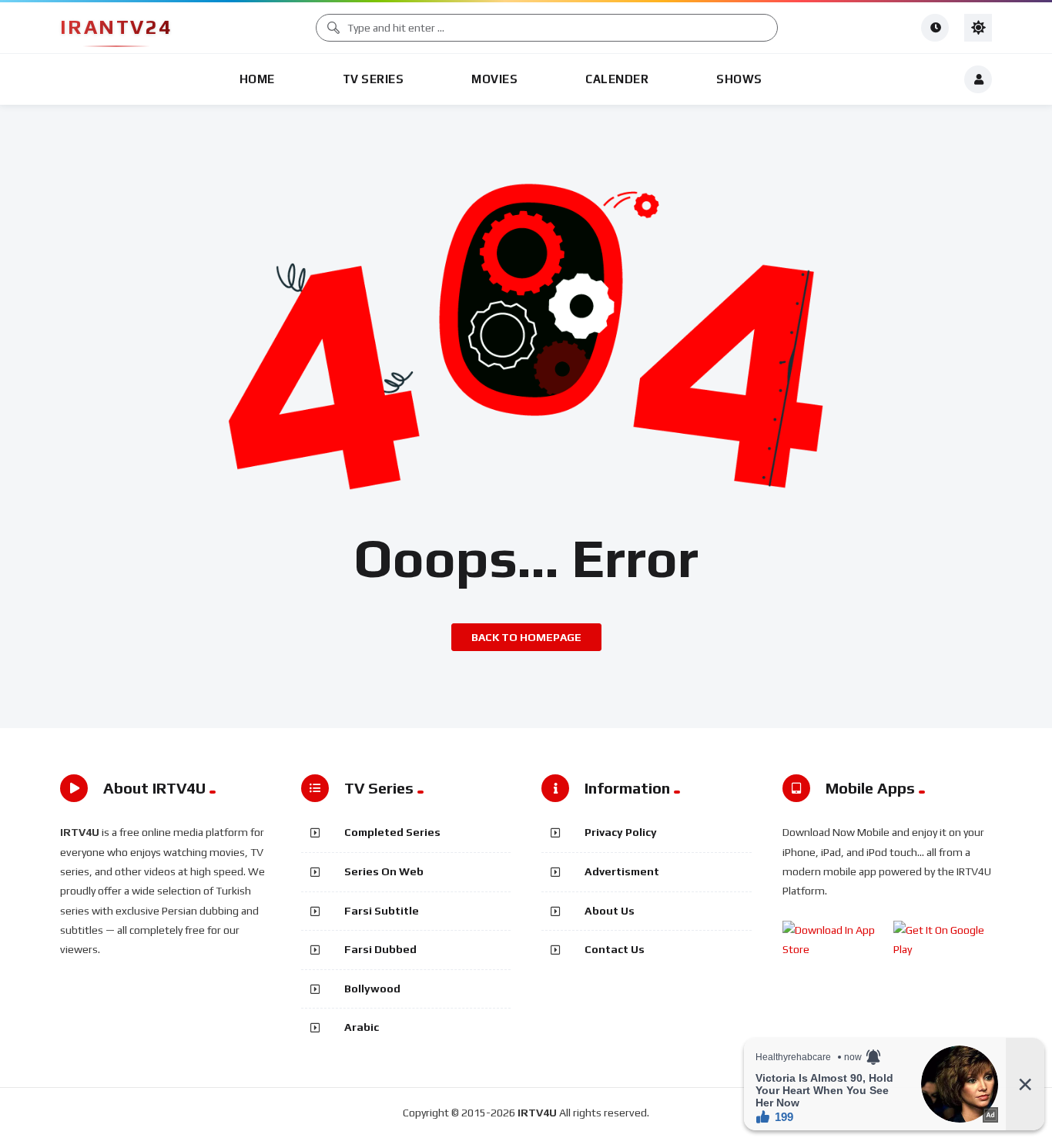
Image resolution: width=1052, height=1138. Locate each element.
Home (257, 79)
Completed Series (392, 832)
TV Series (373, 79)
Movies (494, 79)
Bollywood (372, 988)
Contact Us (615, 949)
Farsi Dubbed (380, 949)
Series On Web (384, 871)
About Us (610, 911)
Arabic (361, 1027)
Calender (616, 79)
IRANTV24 (116, 27)
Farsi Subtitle (381, 911)
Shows (739, 79)
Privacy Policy (621, 832)
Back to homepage (526, 637)
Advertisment (622, 871)
